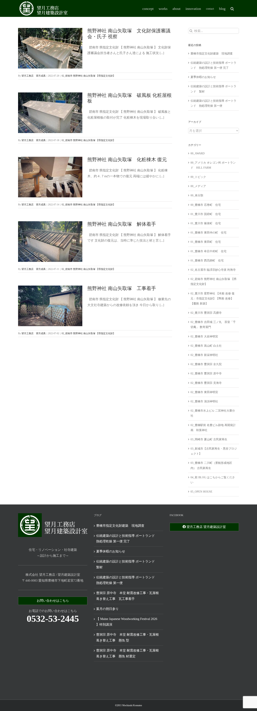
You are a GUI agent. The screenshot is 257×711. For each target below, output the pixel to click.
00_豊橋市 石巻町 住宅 (206, 204)
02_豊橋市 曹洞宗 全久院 (206, 364)
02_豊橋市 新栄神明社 (204, 355)
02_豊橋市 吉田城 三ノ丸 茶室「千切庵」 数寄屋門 (213, 325)
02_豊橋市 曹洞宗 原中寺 (206, 373)
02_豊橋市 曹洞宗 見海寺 (206, 382)
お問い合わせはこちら (53, 600)
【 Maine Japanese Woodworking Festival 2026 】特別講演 (126, 621)
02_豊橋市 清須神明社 (204, 401)
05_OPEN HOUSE (201, 491)
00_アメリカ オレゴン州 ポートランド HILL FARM (213, 165)
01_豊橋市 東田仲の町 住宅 (208, 232)
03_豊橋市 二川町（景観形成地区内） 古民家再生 (211, 465)
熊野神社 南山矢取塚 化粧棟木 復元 (127, 159)
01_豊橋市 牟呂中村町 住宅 (208, 251)
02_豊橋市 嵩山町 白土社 (206, 345)
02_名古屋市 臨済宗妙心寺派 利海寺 (213, 269)
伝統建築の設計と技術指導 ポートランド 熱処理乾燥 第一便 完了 (127, 538)
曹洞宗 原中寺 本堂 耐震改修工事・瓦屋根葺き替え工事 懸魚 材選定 (127, 653)
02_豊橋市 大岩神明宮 (204, 336)
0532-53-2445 (53, 619)
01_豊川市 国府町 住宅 (206, 214)
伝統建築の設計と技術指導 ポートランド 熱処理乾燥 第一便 (127, 580)
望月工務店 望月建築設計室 (206, 527)
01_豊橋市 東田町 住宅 (206, 241)
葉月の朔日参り (107, 609)
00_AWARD (198, 153)
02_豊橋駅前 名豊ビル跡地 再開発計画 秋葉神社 (213, 428)
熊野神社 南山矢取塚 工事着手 (121, 288)
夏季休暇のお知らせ (203, 77)
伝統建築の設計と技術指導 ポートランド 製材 (127, 564)
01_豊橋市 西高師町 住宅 (207, 260)
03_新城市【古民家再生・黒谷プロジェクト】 (214, 451)
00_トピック (198, 176)
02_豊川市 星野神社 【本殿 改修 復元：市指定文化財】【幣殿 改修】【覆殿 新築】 (213, 298)
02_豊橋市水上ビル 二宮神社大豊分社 (213, 413)
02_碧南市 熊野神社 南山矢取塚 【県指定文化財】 (88, 75)
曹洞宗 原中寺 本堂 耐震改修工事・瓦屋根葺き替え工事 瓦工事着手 (127, 595)
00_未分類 (197, 195)
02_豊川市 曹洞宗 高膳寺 (206, 312)
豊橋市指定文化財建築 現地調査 (212, 53)
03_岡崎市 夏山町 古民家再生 (209, 439)
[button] (232, 8)
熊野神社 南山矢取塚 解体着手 (121, 224)
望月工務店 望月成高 (33, 75)
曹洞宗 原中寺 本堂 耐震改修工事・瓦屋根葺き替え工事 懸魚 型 (127, 637)
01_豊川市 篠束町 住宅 (206, 223)
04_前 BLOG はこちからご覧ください (213, 480)
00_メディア (198, 186)
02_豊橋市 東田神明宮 (204, 392)
